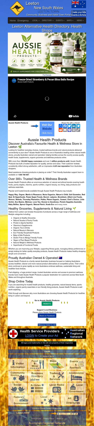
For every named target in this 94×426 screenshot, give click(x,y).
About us (59, 418)
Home (13, 20)
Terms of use (36, 418)
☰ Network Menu (47, 356)
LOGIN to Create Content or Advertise (47, 408)
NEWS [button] (79, 20)
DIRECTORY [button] (47, 20)
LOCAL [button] (35, 20)
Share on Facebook (47, 315)
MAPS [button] (69, 20)
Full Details (47, 75)
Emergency (23, 20)
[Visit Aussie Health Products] (47, 129)
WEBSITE (47, 303)
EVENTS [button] (59, 20)
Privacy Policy (48, 418)
